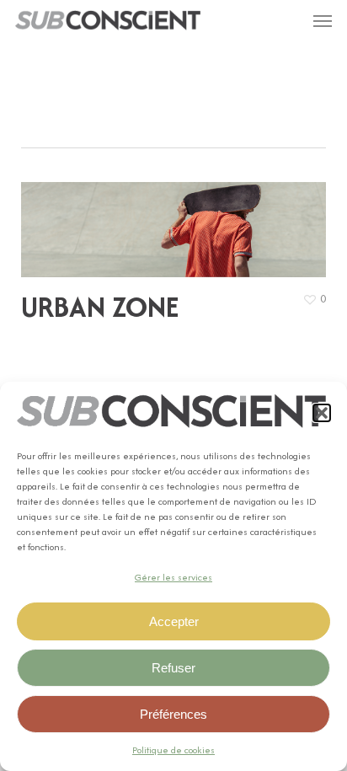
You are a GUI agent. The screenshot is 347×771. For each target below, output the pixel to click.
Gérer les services (173, 577)
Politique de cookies (173, 750)
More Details (178, 217)
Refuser (173, 668)
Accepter (174, 621)
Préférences (173, 714)
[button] (321, 412)
